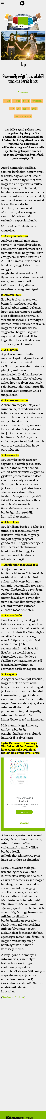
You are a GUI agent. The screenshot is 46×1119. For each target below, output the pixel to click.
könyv (12, 109)
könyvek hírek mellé (23, 116)
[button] (2, 3)
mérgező (26, 101)
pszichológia (37, 101)
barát (34, 109)
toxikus (7, 101)
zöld (18, 109)
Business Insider (13, 997)
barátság (16, 101)
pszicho (26, 109)
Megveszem (24, 812)
